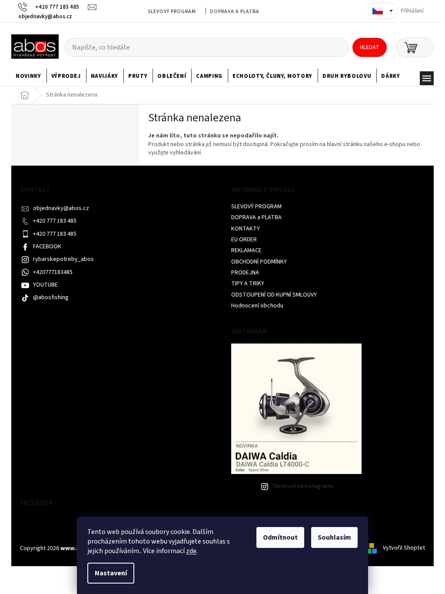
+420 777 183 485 (54, 221)
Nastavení (111, 573)
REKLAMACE (246, 250)
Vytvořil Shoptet (404, 548)
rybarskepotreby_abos (63, 259)
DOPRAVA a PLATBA (234, 11)
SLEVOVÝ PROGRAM (172, 11)
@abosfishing (51, 297)
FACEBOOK (47, 246)
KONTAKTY (245, 228)
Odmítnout (280, 537)
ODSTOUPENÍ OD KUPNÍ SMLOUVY (274, 294)
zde (191, 551)
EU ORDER (244, 239)
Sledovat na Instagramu (303, 486)
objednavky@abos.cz (61, 208)
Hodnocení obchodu (257, 305)
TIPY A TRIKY (247, 283)
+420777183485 (53, 272)
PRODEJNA (245, 272)
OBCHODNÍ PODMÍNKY (259, 261)
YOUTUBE (45, 284)
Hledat (369, 47)
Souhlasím (334, 537)
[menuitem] (28, 76)
